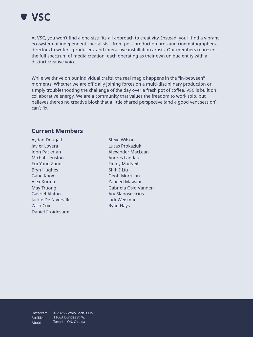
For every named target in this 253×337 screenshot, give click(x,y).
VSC (41, 17)
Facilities (38, 318)
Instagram (39, 313)
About (36, 323)
